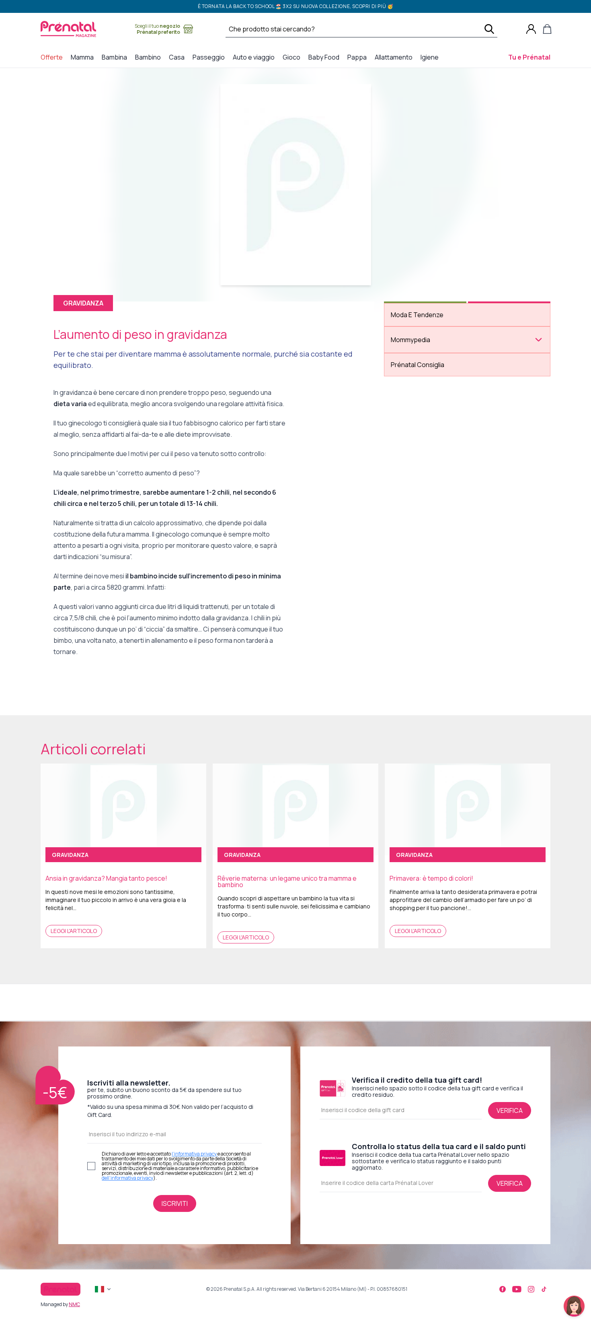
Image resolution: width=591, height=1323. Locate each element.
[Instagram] (531, 1289)
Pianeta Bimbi (410, 479)
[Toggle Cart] (547, 29)
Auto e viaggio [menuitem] (255, 57)
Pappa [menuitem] (358, 57)
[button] (574, 1306)
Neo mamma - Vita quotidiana (433, 465)
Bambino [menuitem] (149, 57)
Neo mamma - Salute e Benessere (438, 442)
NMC (74, 1304)
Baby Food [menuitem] (325, 57)
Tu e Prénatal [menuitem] (531, 57)
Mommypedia (410, 339)
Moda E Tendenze (417, 314)
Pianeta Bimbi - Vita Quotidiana (435, 524)
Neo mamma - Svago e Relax (431, 453)
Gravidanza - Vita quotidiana (432, 405)
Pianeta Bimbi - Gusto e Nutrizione (440, 490)
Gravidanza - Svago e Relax (430, 394)
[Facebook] (502, 1289)
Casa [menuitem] (178, 57)
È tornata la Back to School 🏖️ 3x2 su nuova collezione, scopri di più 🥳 (296, 6)
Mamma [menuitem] (84, 57)
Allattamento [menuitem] (395, 57)
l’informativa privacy (195, 1153)
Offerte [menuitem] (53, 57)
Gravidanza (408, 360)
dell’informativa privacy (127, 1177)
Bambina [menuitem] (116, 57)
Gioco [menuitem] (293, 57)
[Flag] (103, 1289)
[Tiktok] (544, 1289)
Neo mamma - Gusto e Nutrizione (438, 431)
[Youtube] (516, 1289)
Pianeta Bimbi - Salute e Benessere (439, 502)
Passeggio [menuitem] (210, 57)
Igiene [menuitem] (431, 57)
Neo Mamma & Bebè (418, 419)
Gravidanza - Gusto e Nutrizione (437, 371)
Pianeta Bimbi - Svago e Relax (433, 513)
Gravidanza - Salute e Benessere (437, 382)
